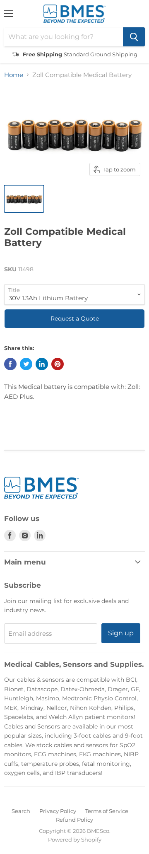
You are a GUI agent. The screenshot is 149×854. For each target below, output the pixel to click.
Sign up (121, 633)
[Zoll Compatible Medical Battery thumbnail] (24, 199)
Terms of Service (106, 811)
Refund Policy (74, 819)
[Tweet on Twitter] (26, 364)
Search (21, 811)
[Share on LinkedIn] (42, 364)
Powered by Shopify (74, 839)
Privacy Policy (57, 811)
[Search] (134, 36)
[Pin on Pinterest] (57, 364)
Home (13, 74)
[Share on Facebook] (10, 364)
